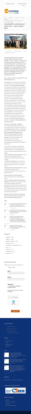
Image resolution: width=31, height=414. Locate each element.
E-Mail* (9, 277)
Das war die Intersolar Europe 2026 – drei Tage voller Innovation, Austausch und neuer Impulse (18, 211)
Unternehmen (8, 340)
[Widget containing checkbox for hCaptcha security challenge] (13, 300)
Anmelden (15, 311)
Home (6, 342)
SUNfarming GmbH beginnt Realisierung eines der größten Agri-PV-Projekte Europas (18, 227)
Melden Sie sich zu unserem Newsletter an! (13, 380)
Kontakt (7, 400)
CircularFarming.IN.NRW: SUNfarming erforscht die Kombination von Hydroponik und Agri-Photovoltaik (18, 205)
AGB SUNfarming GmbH (10, 405)
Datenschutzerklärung (10, 401)
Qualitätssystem (9, 344)
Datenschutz (18, 290)
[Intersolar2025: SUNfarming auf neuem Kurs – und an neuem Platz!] (15, 41)
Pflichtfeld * (11, 284)
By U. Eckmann (17, 51)
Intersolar (12, 52)
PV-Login (23, 5)
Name (9, 271)
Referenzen (7, 346)
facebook (24, 1)
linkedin (26, 1)
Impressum (8, 403)
